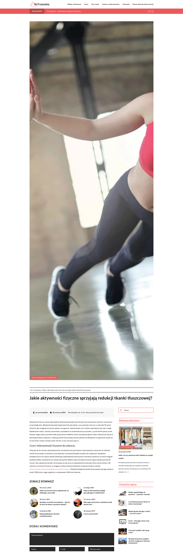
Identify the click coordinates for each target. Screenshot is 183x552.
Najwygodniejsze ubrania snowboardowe (49, 515)
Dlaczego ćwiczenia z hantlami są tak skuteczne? (98, 503)
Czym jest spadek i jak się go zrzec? (138, 531)
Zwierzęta (126, 4)
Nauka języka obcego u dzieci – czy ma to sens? (139, 512)
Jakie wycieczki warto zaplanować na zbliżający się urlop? (54, 491)
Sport (86, 4)
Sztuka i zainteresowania (110, 4)
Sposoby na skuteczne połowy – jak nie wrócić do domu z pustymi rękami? (55, 503)
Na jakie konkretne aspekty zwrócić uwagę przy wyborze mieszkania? (139, 541)
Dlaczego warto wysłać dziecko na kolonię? (63, 11)
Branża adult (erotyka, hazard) (143, 4)
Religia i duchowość (74, 4)
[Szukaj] (120, 410)
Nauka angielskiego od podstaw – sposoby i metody (139, 493)
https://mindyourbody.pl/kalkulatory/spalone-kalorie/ (50, 469)
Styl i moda (95, 4)
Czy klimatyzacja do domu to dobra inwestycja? (139, 503)
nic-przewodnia (41, 412)
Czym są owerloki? (91, 514)
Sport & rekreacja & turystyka (44, 377)
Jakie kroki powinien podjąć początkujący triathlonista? (94, 491)
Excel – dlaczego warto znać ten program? (138, 522)
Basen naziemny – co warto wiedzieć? (133, 455)
